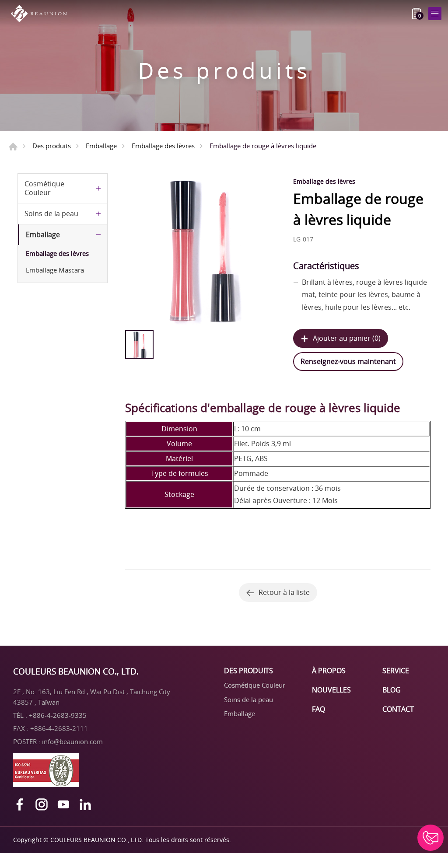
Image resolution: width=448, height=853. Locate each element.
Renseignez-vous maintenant (348, 361)
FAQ (318, 709)
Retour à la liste (284, 592)
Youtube (63, 804)
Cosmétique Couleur (44, 188)
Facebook (19, 804)
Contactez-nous (430, 838)
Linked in (85, 804)
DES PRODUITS (248, 670)
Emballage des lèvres (163, 145)
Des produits (51, 145)
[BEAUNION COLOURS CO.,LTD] (41, 13)
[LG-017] (201, 249)
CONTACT (398, 709)
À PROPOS (329, 670)
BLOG (391, 690)
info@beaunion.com (72, 741)
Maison (13, 146)
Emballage (101, 145)
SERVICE (395, 670)
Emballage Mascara (55, 270)
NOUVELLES (331, 690)
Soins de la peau (51, 213)
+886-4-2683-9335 (58, 715)
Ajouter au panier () (347, 338)
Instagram (41, 804)
